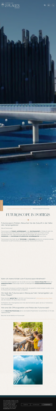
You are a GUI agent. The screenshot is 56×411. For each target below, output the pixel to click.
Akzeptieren (47, 404)
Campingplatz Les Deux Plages (44, 298)
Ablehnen (25, 404)
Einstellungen (6, 408)
